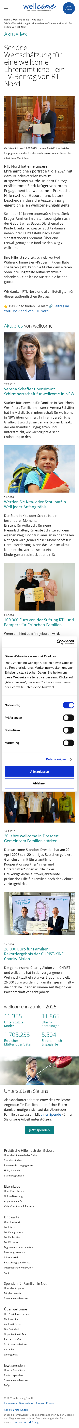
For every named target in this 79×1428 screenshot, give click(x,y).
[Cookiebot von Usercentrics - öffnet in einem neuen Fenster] (56, 642)
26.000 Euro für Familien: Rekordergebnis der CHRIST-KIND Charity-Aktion (34, 953)
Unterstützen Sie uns (26, 1091)
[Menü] (6, 7)
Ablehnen (39, 783)
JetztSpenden (69, 8)
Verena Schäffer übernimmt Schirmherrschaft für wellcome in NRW (39, 391)
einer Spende (51, 1114)
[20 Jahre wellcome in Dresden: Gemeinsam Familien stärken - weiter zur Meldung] (39, 803)
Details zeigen (56, 759)
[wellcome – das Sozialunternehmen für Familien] (39, 7)
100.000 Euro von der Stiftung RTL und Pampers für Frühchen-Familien (39, 622)
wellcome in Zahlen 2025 (30, 1006)
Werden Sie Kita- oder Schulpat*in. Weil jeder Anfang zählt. (35, 504)
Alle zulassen (39, 771)
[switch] (68, 717)
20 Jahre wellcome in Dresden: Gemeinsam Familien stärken (31, 838)
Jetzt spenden (39, 1130)
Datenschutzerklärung (26, 1422)
